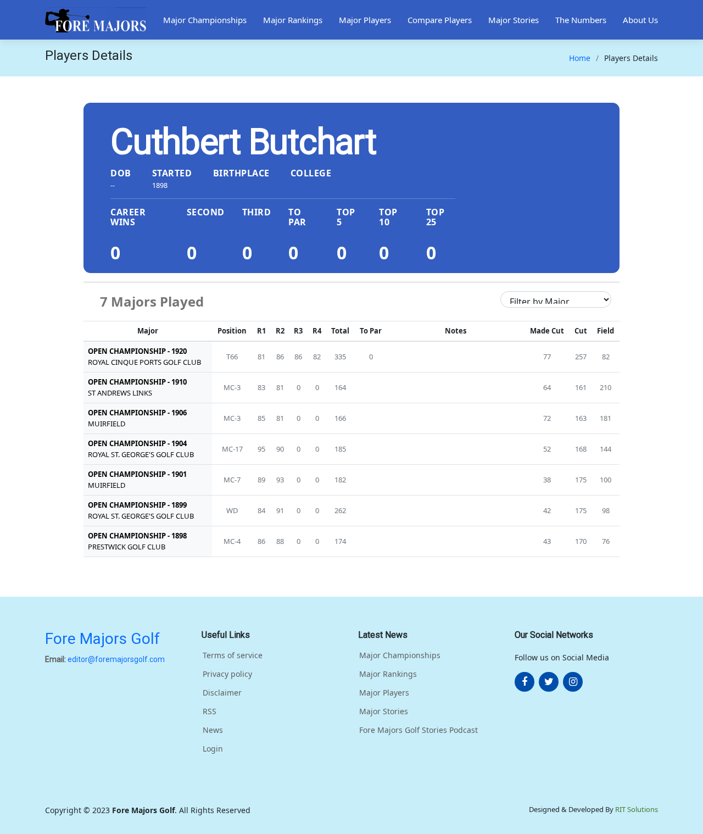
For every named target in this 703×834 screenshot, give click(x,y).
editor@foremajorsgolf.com (116, 659)
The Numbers (580, 19)
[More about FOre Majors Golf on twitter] (549, 682)
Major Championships (205, 19)
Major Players (365, 19)
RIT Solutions (636, 809)
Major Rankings (292, 19)
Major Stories (513, 19)
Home (579, 58)
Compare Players (440, 19)
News (213, 730)
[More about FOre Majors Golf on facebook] (524, 682)
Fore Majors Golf (102, 639)
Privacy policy (227, 674)
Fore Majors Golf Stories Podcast (418, 730)
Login (213, 749)
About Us (640, 19)
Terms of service (233, 655)
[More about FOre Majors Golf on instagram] (573, 682)
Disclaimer (222, 693)
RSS (209, 711)
